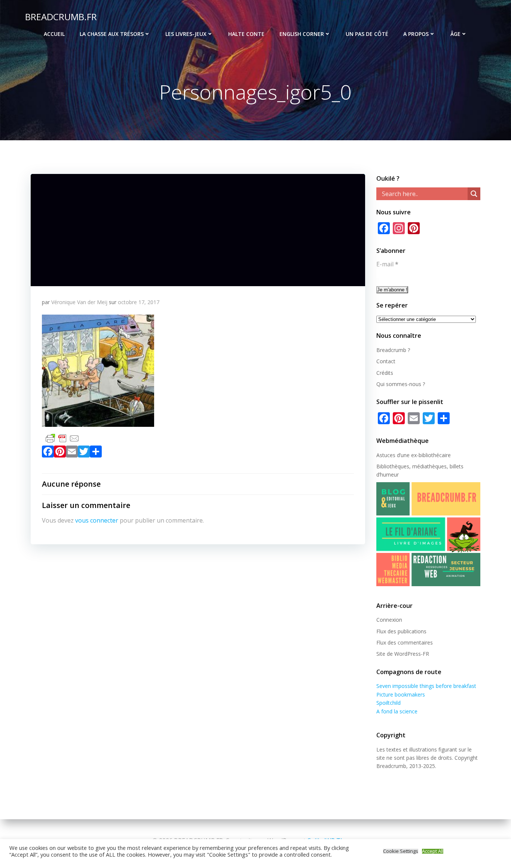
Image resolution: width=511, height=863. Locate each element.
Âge (455, 33)
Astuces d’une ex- (397, 455)
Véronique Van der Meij (79, 302)
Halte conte (246, 33)
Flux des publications (401, 631)
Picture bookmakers (400, 694)
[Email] (72, 453)
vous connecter (96, 520)
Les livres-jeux (185, 33)
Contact (385, 361)
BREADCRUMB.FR (61, 16)
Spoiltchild (388, 702)
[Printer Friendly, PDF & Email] (62, 437)
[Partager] (96, 453)
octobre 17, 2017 (138, 302)
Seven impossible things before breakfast (426, 685)
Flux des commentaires (404, 642)
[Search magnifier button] (474, 193)
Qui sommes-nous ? (400, 384)
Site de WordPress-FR (402, 653)
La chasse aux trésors (112, 33)
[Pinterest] (60, 453)
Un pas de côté (367, 33)
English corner (301, 33)
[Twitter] (84, 453)
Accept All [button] (432, 851)
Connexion (389, 619)
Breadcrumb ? (393, 350)
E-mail (387, 264)
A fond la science (396, 711)
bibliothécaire (435, 455)
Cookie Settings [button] (400, 851)
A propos (416, 33)
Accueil (54, 33)
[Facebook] (48, 453)
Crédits (384, 372)
